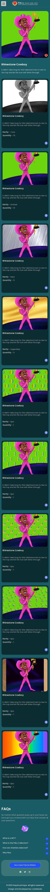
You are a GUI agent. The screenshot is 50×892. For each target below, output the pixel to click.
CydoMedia (37, 889)
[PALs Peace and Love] (25, 3)
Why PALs (7, 852)
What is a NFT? (9, 838)
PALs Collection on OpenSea (25, 865)
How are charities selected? (15, 847)
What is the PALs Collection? (15, 843)
